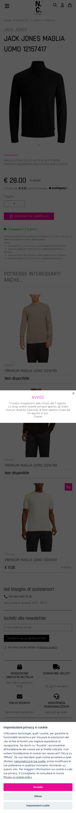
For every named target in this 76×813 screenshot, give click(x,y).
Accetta (38, 786)
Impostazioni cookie (38, 805)
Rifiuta (38, 796)
